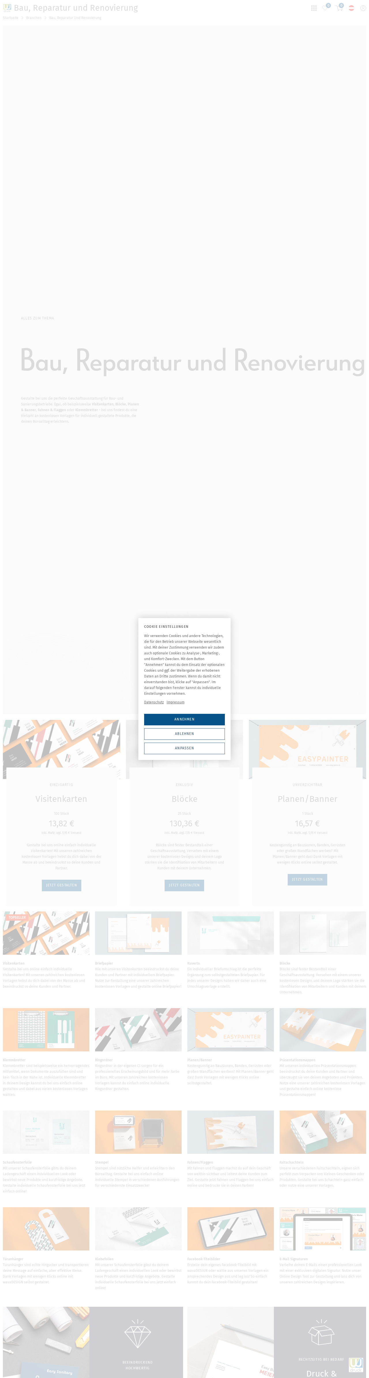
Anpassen (184, 748)
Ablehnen (184, 734)
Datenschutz (154, 702)
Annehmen (184, 719)
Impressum (175, 702)
